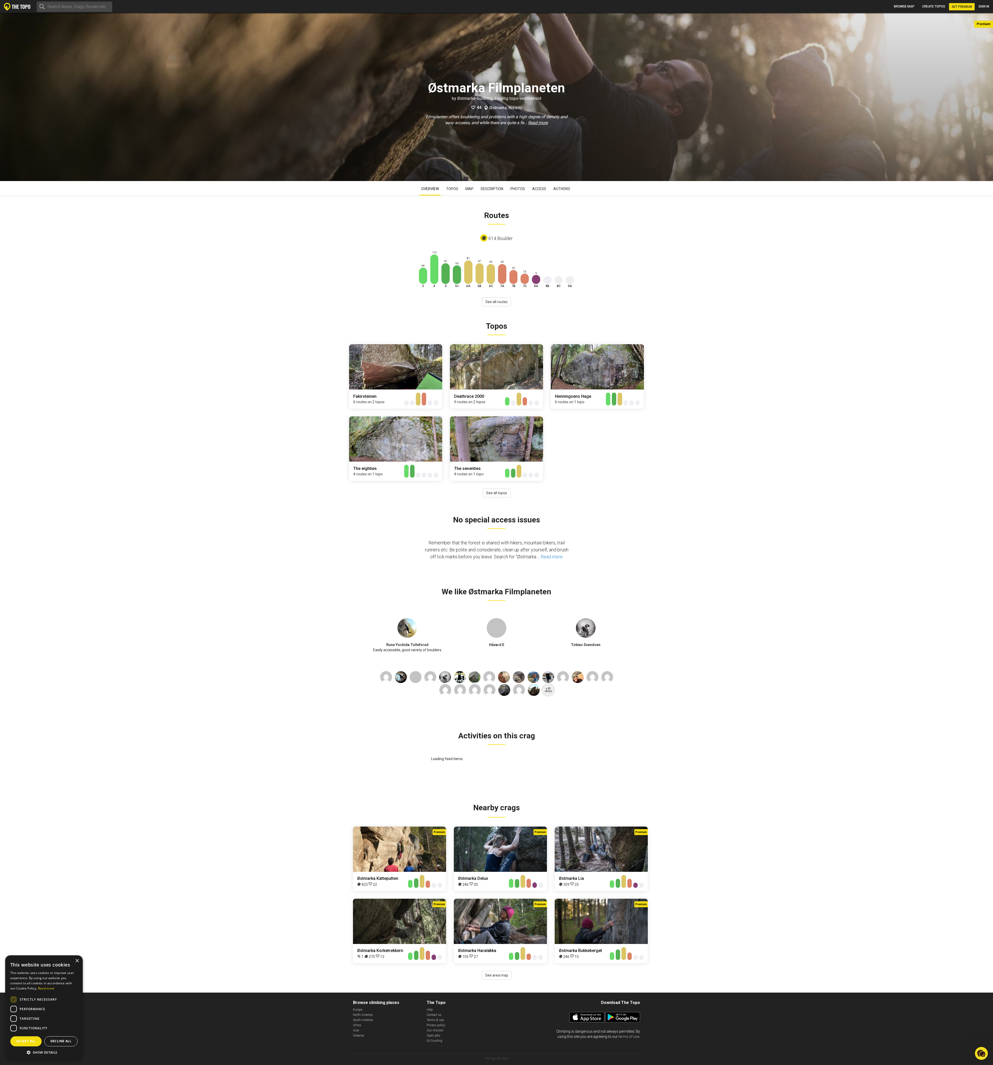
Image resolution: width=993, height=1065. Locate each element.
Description (492, 189)
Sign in (984, 6)
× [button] (77, 961)
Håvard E (496, 645)
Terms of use (435, 1020)
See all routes (496, 302)
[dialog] (44, 1007)
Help (430, 1009)
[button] (44, 1052)
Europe (357, 1009)
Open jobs (433, 1035)
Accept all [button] (26, 1041)
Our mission (435, 1030)
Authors (561, 189)
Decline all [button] (60, 1041)
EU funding (434, 1040)
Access (539, 189)
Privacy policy (436, 1025)
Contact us (434, 1015)
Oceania (358, 1035)
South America (363, 1020)
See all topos (496, 493)
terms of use (629, 1036)
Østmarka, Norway (505, 108)
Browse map (904, 6)
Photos (517, 189)
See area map (496, 975)
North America (363, 1015)
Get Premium (962, 7)
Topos (452, 189)
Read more (538, 122)
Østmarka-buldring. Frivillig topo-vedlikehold (499, 98)
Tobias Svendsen (585, 645)
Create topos (933, 6)
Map (469, 189)
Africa (357, 1025)
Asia (356, 1030)
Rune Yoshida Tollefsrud (407, 645)
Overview (430, 189)
